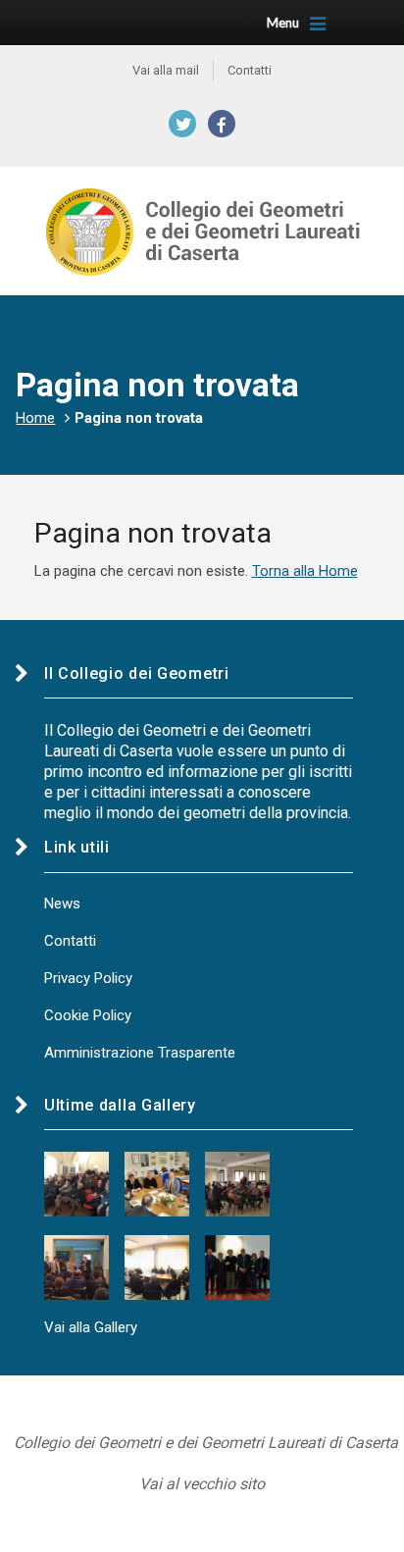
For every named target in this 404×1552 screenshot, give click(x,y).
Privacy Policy (88, 978)
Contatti (70, 941)
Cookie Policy (87, 1015)
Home (35, 418)
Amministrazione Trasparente (139, 1052)
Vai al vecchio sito (202, 1483)
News (62, 903)
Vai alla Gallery (90, 1327)
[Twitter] (182, 123)
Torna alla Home (305, 571)
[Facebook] (221, 123)
